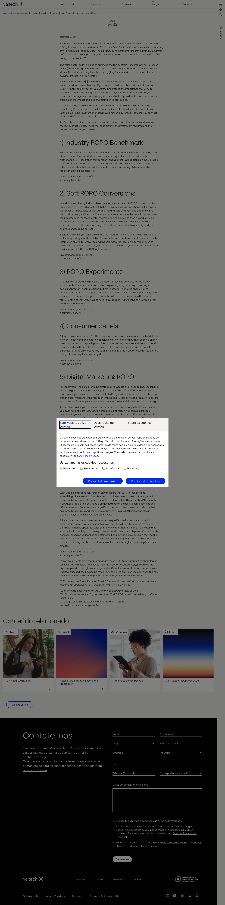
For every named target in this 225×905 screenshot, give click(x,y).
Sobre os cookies (140, 423)
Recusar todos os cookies (102, 481)
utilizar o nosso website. (86, 455)
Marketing (133, 468)
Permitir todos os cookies (145, 481)
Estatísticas (113, 468)
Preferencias (91, 468)
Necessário (69, 468)
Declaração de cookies (104, 424)
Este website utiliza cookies (73, 424)
